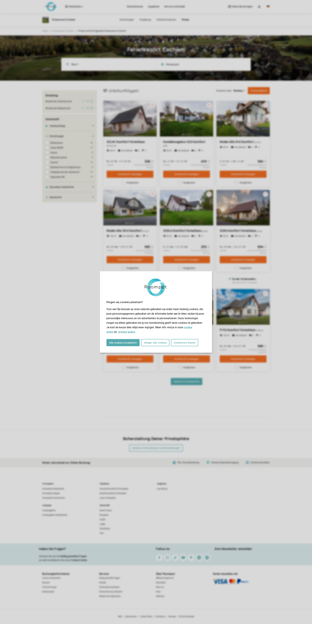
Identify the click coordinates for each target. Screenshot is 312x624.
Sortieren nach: (224, 90)
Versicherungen (49, 587)
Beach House (106, 510)
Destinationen (135, 6)
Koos (158, 592)
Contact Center (79, 560)
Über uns (160, 587)
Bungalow (104, 515)
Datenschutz (131, 616)
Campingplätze (49, 510)
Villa (102, 533)
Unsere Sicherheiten (51, 578)
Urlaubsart (104, 484)
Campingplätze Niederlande (54, 515)
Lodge (102, 524)
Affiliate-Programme (165, 578)
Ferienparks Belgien (51, 493)
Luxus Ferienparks (108, 498)
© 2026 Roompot (186, 616)
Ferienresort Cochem (63, 31)
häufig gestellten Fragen (73, 556)
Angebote (153, 6)
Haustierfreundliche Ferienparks (114, 489)
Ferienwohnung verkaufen (110, 592)
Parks (45, 31)
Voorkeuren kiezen (184, 342)
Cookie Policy (146, 616)
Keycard (46, 582)
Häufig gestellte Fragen (109, 578)
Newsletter (161, 582)
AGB (120, 616)
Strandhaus (105, 528)
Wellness (160, 596)
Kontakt (102, 582)
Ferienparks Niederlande (53, 489)
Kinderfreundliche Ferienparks (113, 493)
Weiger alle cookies (155, 342)
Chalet (102, 519)
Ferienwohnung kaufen (109, 587)
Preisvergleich (259, 90)
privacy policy (126, 331)
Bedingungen (48, 592)
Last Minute (162, 489)
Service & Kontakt (174, 6)
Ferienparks (48, 484)
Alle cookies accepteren (123, 342)
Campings (47, 505)
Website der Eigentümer (110, 596)
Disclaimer (160, 616)
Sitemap (172, 616)
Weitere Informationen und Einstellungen (156, 448)
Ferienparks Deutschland (53, 498)
